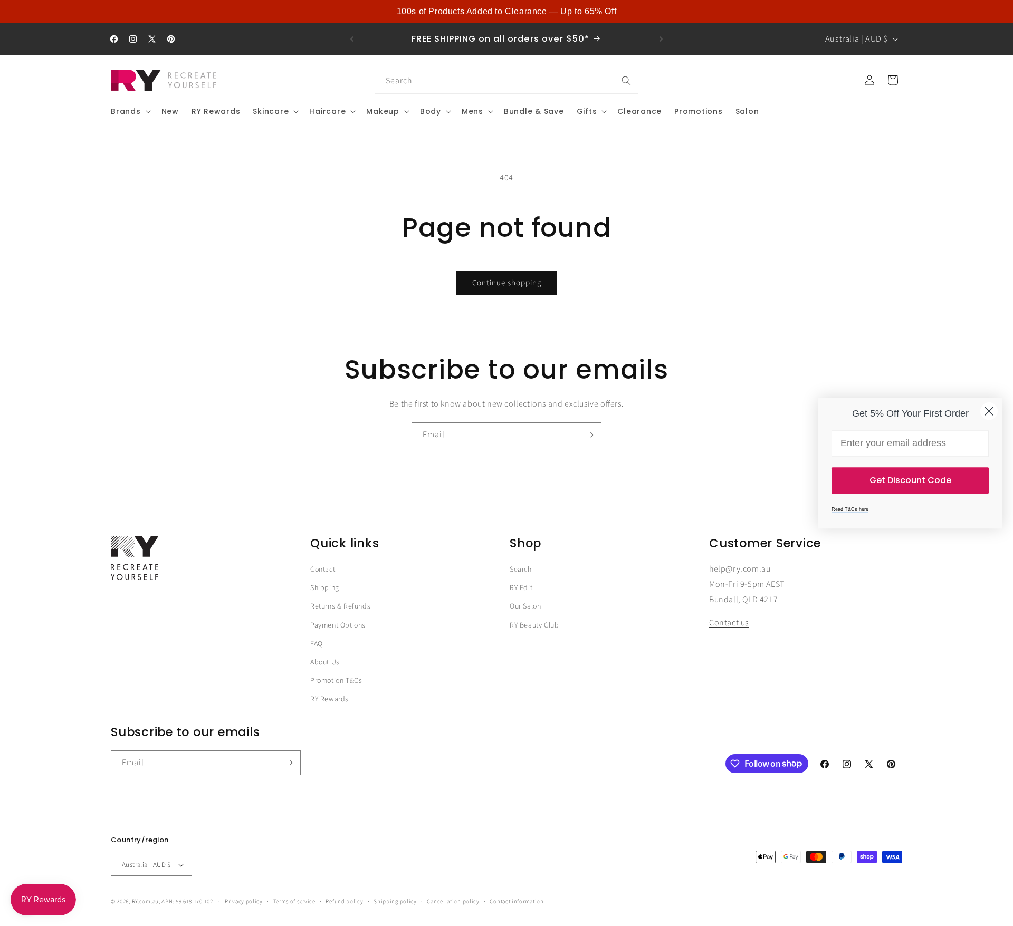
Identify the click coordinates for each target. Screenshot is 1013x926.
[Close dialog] (989, 411)
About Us (325, 662)
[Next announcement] (661, 39)
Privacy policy (244, 901)
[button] (129, 111)
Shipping (324, 588)
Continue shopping (506, 282)
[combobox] (506, 81)
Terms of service (294, 901)
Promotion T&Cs (336, 681)
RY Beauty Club (534, 625)
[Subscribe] (589, 434)
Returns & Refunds (340, 607)
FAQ (316, 644)
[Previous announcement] (352, 39)
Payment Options (338, 625)
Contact (322, 569)
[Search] (626, 80)
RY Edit (521, 588)
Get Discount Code (910, 480)
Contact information (516, 901)
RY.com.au (145, 901)
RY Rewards (329, 699)
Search (521, 569)
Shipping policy (395, 901)
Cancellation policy (453, 901)
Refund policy (344, 901)
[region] (506, 11)
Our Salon (525, 607)
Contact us (729, 623)
